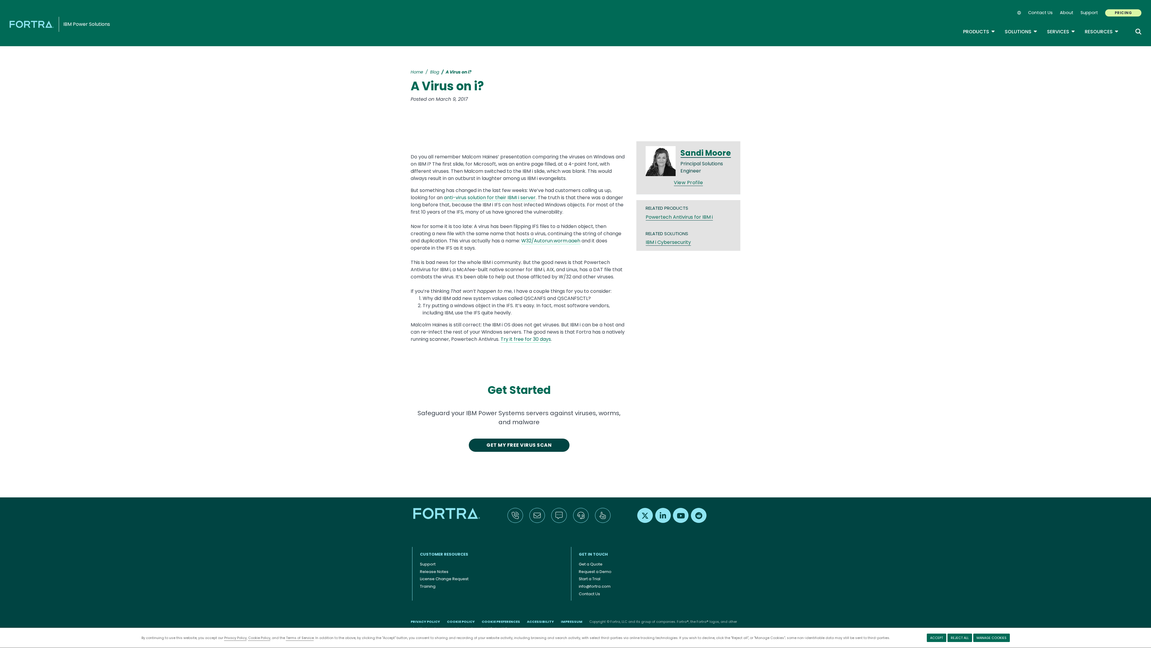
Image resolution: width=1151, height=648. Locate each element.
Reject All (960, 637)
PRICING (1123, 12)
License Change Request (444, 579)
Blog (434, 72)
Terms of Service (300, 637)
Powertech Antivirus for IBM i (679, 217)
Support (1089, 13)
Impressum (571, 621)
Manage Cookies (992, 637)
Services (1061, 31)
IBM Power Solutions (86, 24)
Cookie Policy (259, 637)
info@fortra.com (595, 586)
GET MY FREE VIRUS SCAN (519, 445)
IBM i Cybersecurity (668, 242)
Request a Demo (595, 571)
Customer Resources (444, 554)
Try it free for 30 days (526, 339)
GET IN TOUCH (593, 554)
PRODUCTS (979, 31)
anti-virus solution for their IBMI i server (490, 197)
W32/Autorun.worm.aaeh (550, 240)
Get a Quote (590, 564)
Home (417, 72)
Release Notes (434, 571)
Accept (936, 637)
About (1066, 13)
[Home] (33, 24)
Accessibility (540, 621)
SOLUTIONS (1021, 31)
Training (428, 586)
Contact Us (1040, 13)
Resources (1102, 31)
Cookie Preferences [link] (501, 621)
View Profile (688, 182)
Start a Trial (589, 579)
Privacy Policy (235, 637)
